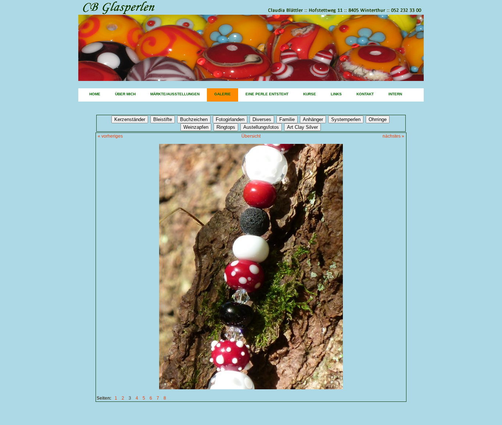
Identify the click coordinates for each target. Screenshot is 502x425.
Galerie (222, 94)
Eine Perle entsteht (266, 94)
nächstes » (393, 136)
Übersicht (251, 136)
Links (336, 94)
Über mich (125, 94)
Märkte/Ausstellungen (175, 94)
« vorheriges (110, 136)
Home (94, 94)
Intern (395, 94)
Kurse (309, 94)
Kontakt (365, 94)
